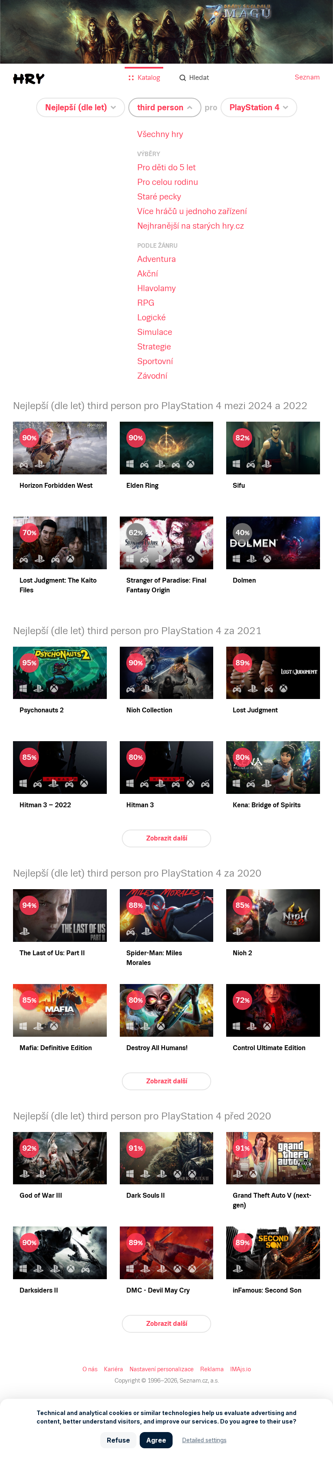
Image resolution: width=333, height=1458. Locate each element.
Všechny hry (160, 134)
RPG (145, 302)
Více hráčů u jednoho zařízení (192, 211)
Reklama (212, 1369)
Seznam (307, 77)
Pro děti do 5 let (166, 167)
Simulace (154, 332)
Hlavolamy (156, 288)
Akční (147, 273)
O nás (89, 1369)
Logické (151, 317)
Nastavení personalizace (162, 1369)
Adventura (156, 259)
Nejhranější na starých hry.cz (190, 225)
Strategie (154, 346)
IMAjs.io (240, 1369)
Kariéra (113, 1369)
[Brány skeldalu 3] (166, 52)
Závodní (152, 375)
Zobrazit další (166, 838)
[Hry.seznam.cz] (29, 78)
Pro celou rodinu (167, 182)
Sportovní (155, 361)
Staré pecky (159, 196)
